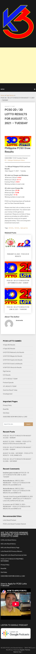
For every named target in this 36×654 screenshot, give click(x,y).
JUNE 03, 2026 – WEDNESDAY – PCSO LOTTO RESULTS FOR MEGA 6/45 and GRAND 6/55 (16, 483)
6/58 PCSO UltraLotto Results (12, 367)
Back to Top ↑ (18, 652)
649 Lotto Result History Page (10, 547)
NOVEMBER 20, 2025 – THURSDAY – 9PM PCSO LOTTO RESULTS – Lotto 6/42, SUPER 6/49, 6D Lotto (18, 498)
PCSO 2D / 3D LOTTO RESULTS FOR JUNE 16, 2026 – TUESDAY (16, 475)
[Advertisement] (18, 65)
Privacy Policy (7, 405)
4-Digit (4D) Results (9, 345)
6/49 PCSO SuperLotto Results (12, 360)
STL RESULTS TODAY (9, 386)
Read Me (6, 409)
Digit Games (10, 95)
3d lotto (16, 228)
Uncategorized (7, 394)
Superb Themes (25, 650)
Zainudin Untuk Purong (10, 496)
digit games (24, 228)
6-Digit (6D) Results (9, 348)
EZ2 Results (6, 375)
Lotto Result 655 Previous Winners (11, 551)
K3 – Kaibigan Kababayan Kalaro (15, 160)
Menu (2, 89)
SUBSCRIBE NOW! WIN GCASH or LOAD (15, 416)
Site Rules (6, 413)
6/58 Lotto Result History (8, 540)
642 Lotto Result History (8, 544)
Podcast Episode (8, 382)
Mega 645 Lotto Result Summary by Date (14, 555)
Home (2, 95)
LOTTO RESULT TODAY (10, 379)
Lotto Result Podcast (9, 520)
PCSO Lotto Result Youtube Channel (14, 524)
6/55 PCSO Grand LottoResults (12, 363)
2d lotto (11, 228)
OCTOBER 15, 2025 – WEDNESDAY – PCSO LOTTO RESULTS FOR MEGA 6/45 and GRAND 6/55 (16, 506)
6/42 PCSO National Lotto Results (13, 352)
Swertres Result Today (10, 390)
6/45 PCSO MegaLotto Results (12, 356)
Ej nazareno (6, 504)
